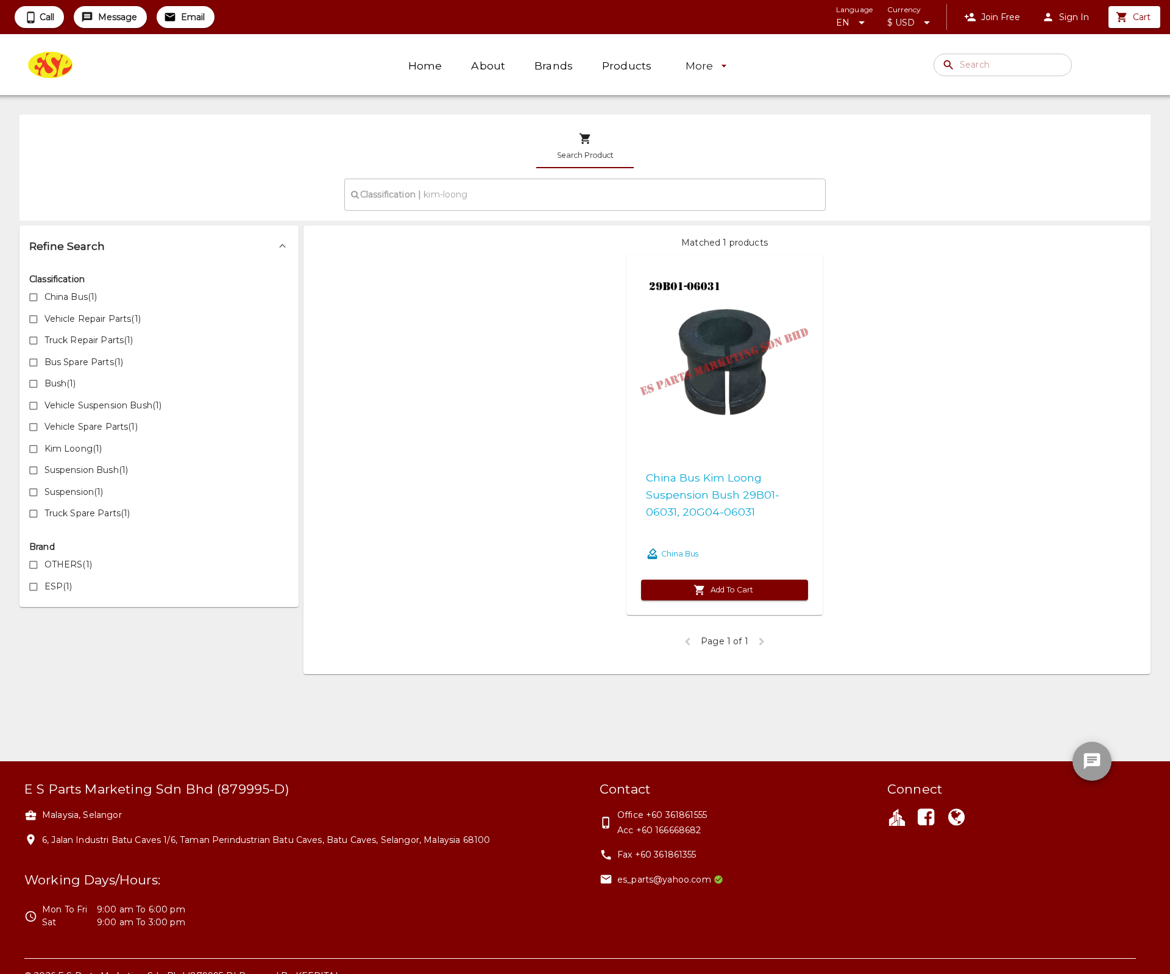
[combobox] (585, 194)
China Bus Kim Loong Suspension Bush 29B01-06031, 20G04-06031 (712, 494)
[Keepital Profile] (897, 816)
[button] (159, 246)
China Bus (679, 553)
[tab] (585, 146)
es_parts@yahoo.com (664, 879)
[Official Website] (956, 818)
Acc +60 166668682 (659, 830)
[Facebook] (925, 818)
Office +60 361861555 (662, 814)
